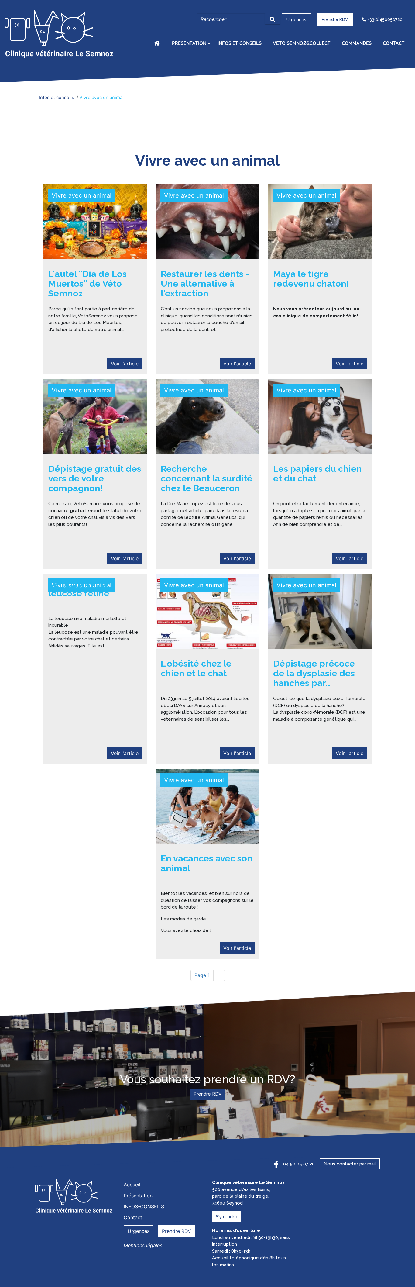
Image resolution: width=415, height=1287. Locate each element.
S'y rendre (226, 1217)
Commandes (357, 43)
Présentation (189, 43)
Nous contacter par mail (350, 1164)
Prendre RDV (335, 19)
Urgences (296, 19)
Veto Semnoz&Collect (302, 43)
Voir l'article (125, 364)
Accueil (158, 43)
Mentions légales (143, 1245)
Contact (394, 43)
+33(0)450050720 (385, 19)
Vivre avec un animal (81, 195)
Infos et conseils (240, 43)
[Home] (60, 34)
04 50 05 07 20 (299, 1164)
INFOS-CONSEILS (144, 1206)
